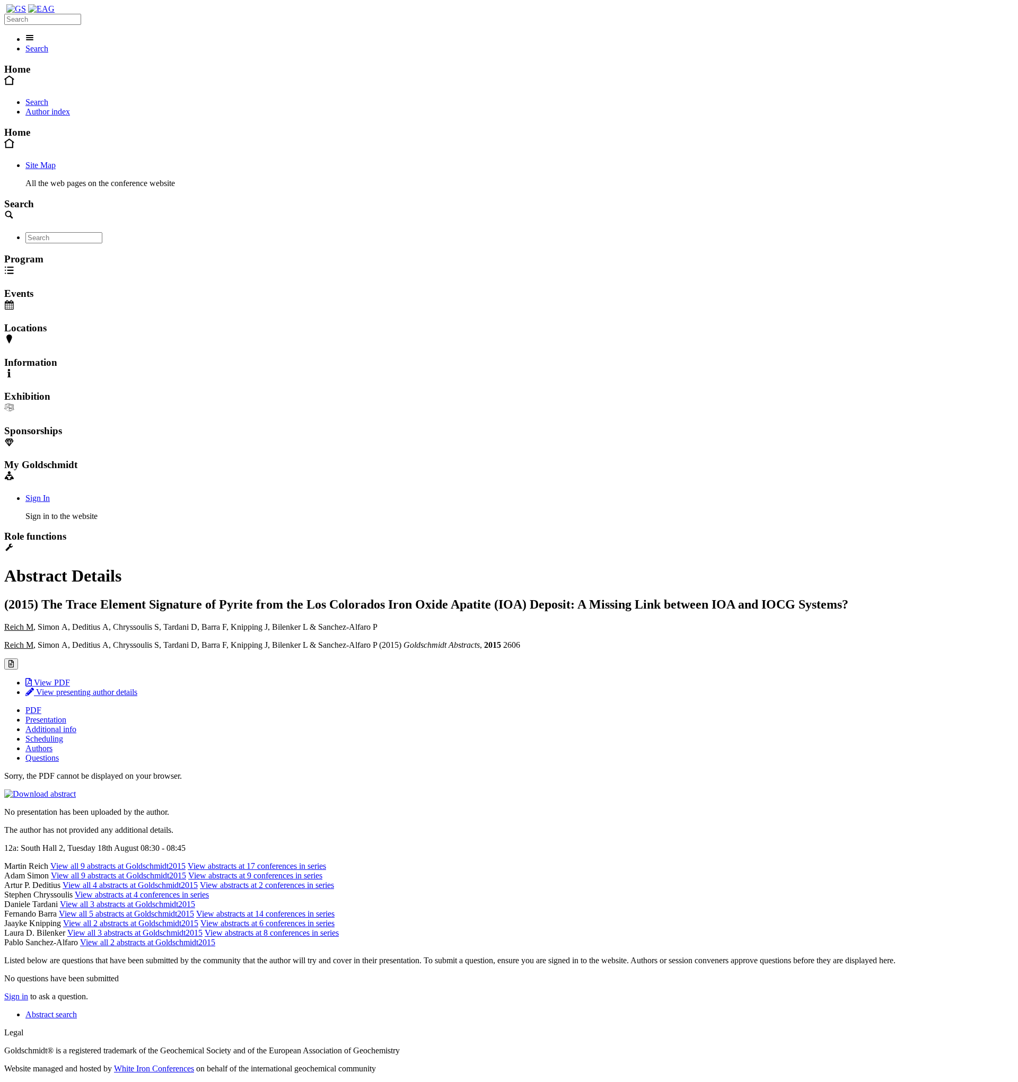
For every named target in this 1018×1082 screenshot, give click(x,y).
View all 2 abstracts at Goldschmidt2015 (130, 923)
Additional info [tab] (50, 729)
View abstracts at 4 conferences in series (142, 894)
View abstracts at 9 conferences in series (255, 875)
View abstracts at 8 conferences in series (272, 932)
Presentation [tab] (45, 719)
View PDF (51, 682)
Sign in (16, 996)
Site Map (40, 165)
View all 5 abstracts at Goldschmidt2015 (126, 913)
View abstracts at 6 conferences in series (267, 923)
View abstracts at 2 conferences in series (267, 885)
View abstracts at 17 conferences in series (257, 865)
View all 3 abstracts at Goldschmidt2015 (127, 904)
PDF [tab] (33, 710)
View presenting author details (85, 692)
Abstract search (51, 1014)
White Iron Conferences (154, 1068)
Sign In (37, 498)
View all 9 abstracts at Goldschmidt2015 (118, 865)
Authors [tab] (38, 748)
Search (36, 48)
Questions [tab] (42, 757)
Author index (47, 111)
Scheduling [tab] (44, 738)
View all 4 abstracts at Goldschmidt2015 (130, 885)
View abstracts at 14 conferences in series (265, 913)
